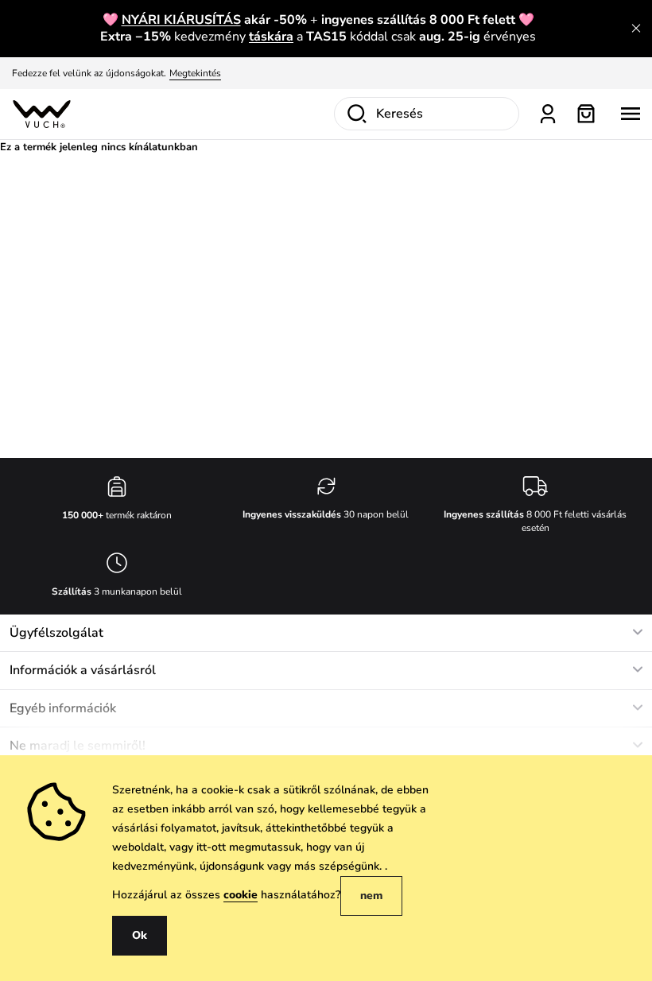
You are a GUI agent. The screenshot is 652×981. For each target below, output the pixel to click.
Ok (139, 935)
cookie (240, 894)
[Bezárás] (636, 29)
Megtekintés (195, 73)
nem (371, 895)
